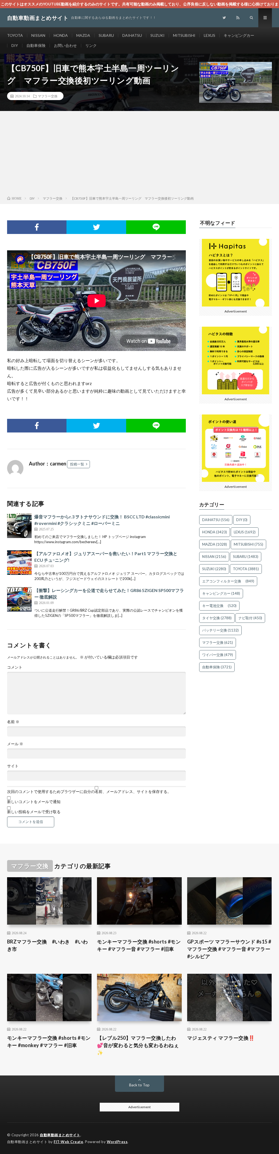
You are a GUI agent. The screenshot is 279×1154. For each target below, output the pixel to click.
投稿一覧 (77, 464)
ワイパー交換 (217, 655)
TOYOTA (15, 35)
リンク (91, 45)
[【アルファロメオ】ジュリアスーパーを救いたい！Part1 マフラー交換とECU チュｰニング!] (19, 562)
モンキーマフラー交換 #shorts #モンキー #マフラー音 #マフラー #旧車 (139, 945)
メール (15, 744)
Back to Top (139, 1085)
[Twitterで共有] (96, 227)
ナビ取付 (250, 618)
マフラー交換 (47, 96)
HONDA (61, 35)
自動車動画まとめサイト (60, 1135)
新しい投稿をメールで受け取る (33, 812)
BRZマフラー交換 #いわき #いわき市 (47, 945)
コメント (14, 667)
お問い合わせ (65, 45)
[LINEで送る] (156, 227)
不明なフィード (217, 222)
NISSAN (38, 35)
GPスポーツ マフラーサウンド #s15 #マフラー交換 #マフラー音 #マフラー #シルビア (229, 949)
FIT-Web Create (68, 1142)
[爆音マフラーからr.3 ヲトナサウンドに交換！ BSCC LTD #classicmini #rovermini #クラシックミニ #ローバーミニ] (19, 525)
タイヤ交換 (217, 618)
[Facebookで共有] (37, 227)
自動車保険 (36, 45)
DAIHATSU (132, 35)
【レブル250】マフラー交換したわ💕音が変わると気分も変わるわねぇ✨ (138, 1045)
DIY (14, 45)
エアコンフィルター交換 (228, 581)
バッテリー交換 (220, 630)
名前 (13, 722)
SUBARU (106, 35)
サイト (13, 766)
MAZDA (83, 35)
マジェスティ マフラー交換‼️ (221, 1038)
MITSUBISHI (184, 35)
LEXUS (209, 35)
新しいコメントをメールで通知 (33, 802)
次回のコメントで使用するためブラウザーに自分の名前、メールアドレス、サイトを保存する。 (89, 792)
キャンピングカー (239, 35)
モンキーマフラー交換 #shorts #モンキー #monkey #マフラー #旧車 (49, 1041)
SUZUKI (157, 35)
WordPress (117, 1142)
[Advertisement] (139, 154)
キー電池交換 (219, 605)
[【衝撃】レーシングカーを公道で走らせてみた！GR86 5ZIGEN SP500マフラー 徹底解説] (19, 599)
